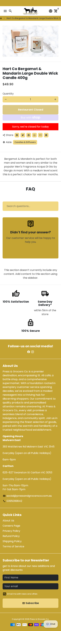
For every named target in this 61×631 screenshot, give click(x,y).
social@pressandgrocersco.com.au (27, 496)
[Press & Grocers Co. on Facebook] (28, 352)
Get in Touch (30, 251)
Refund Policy (11, 536)
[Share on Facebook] (17, 135)
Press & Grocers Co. (39, 619)
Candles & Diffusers (25, 142)
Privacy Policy (11, 531)
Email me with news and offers (22, 593)
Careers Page (11, 526)
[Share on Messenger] (46, 135)
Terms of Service (13, 546)
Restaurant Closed (30, 110)
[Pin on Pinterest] (28, 135)
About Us (8, 520)
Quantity (8, 93)
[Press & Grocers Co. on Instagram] (32, 352)
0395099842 (12, 501)
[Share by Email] (40, 135)
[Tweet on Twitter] (22, 135)
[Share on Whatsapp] (34, 135)
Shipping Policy (12, 541)
